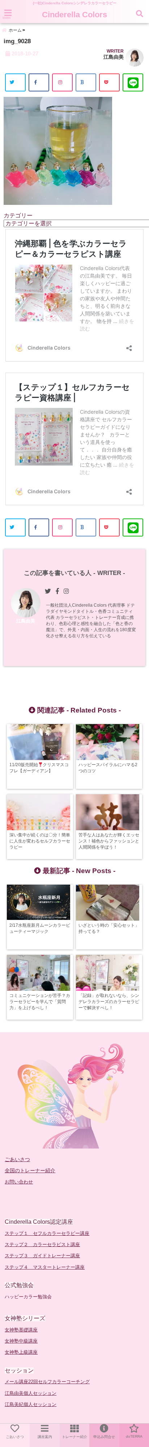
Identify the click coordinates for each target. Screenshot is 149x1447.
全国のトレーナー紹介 (30, 1170)
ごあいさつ (17, 1159)
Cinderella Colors (74, 14)
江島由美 (113, 57)
